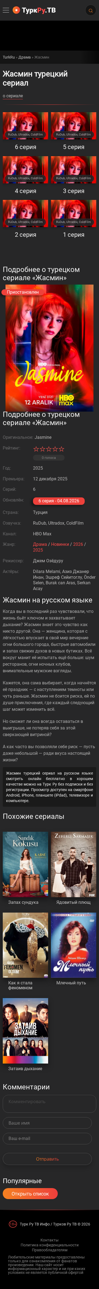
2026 (78, 544)
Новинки (60, 544)
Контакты (49, 1240)
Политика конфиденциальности (50, 1245)
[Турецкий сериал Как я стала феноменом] (25, 945)
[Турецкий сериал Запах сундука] (25, 864)
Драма (24, 57)
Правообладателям (49, 1250)
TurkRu (9, 57)
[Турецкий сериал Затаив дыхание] (25, 1031)
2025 (38, 550)
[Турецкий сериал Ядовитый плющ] (73, 864)
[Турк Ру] (34, 10)
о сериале (13, 96)
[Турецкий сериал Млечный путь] (73, 945)
